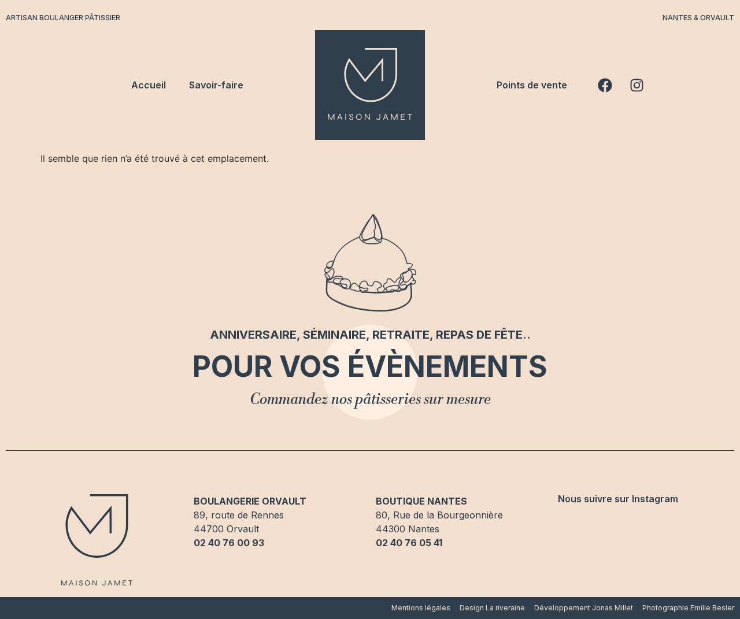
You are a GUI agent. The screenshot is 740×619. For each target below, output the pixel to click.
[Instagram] (636, 85)
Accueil (148, 85)
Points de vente (532, 85)
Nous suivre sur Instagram (618, 499)
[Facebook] (604, 85)
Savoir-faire (216, 85)
